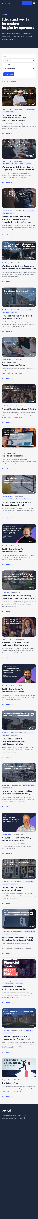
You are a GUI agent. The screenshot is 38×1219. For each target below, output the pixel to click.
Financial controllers (8, 1133)
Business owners (7, 1137)
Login (3, 1195)
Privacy (13, 1213)
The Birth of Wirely (10, 1083)
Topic (5, 57)
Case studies (6, 1166)
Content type (7, 65)
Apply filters (9, 74)
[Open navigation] (34, 3)
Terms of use (6, 1213)
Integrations (5, 1151)
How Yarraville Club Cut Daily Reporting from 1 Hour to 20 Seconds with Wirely (14, 741)
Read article (6, 133)
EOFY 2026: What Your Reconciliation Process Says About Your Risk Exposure (14, 118)
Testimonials (5, 1170)
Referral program (7, 1184)
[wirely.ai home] (6, 3)
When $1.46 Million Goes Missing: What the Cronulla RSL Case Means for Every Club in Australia (16, 219)
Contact (4, 1180)
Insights (4, 1162)
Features (4, 1147)
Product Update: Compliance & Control (19, 409)
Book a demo (27, 3)
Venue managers (7, 1129)
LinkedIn (4, 1199)
